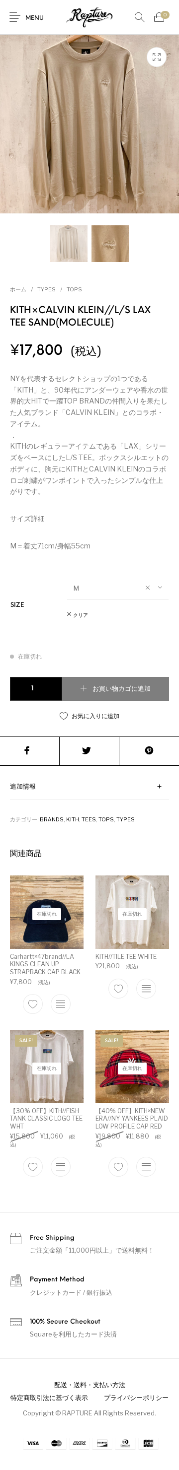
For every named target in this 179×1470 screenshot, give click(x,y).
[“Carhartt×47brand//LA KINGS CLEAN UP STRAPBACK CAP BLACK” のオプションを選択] (61, 1004)
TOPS (74, 289)
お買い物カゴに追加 (121, 689)
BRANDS (52, 819)
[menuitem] (89, 1385)
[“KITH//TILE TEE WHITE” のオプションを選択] (146, 989)
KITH (72, 819)
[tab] (89, 787)
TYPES (46, 289)
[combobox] (117, 588)
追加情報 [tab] (23, 787)
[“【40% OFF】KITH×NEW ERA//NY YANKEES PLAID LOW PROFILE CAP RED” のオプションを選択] (146, 1167)
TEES (89, 819)
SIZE (17, 605)
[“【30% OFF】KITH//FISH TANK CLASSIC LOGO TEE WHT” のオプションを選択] (61, 1167)
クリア (80, 615)
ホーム (18, 289)
